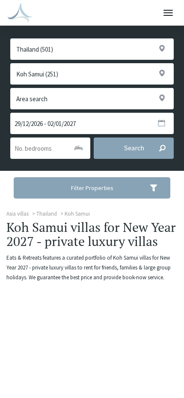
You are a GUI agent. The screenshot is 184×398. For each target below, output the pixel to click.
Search (134, 147)
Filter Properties (92, 188)
